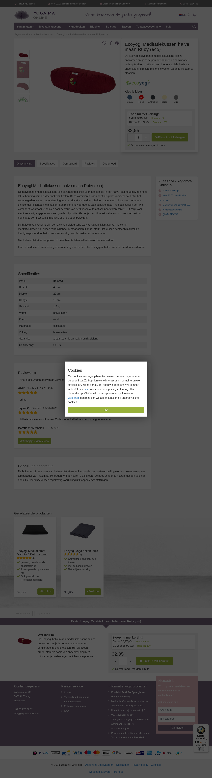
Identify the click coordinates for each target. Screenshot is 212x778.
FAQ (66, 711)
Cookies (156, 764)
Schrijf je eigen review (36, 441)
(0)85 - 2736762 (190, 3)
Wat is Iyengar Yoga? (122, 714)
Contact (68, 692)
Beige (164, 102)
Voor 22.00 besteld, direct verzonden (68, 3)
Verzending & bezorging (76, 697)
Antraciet (153, 102)
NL (184, 14)
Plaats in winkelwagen (171, 137)
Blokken (95, 26)
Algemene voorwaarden (99, 764)
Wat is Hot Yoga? (120, 728)
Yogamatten (24, 26)
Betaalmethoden (72, 701)
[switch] (201, 749)
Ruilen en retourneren (75, 706)
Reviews (89, 163)
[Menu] (207, 726)
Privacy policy (140, 764)
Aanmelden (177, 727)
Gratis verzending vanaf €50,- (116, 3)
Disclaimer (122, 764)
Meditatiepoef (23, 613)
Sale (168, 26)
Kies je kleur (133, 91)
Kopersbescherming (156, 3)
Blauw (130, 102)
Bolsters (111, 26)
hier (86, 389)
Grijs (176, 102)
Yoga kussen (43, 613)
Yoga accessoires (147, 26)
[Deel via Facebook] (112, 43)
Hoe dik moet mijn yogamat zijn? (128, 710)
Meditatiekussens (50, 26)
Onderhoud (109, 163)
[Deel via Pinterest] (118, 43)
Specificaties (47, 163)
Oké (106, 410)
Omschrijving (24, 163)
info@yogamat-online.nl (26, 713)
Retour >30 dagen (26, 3)
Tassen (126, 26)
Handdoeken (77, 26)
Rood (141, 102)
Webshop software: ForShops (106, 771)
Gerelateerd (70, 163)
